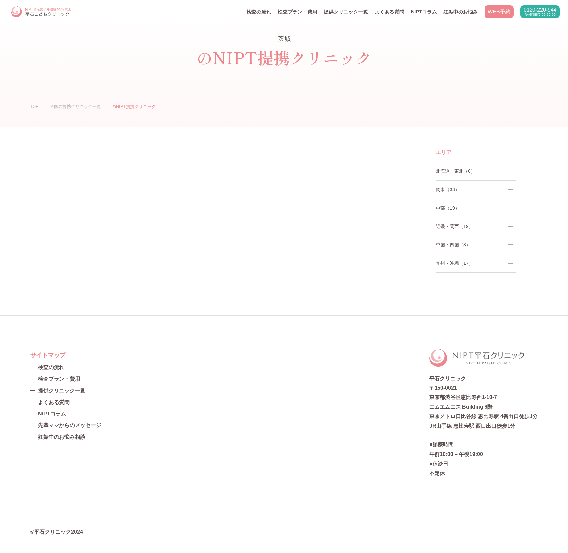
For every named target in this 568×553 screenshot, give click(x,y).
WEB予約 (499, 11)
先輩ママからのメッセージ (69, 425)
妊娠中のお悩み (460, 11)
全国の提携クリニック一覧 (75, 106)
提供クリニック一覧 (346, 11)
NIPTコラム (424, 11)
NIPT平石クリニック (41, 12)
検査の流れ (259, 11)
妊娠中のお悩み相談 (61, 437)
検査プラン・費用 (297, 11)
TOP (34, 106)
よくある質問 (389, 11)
